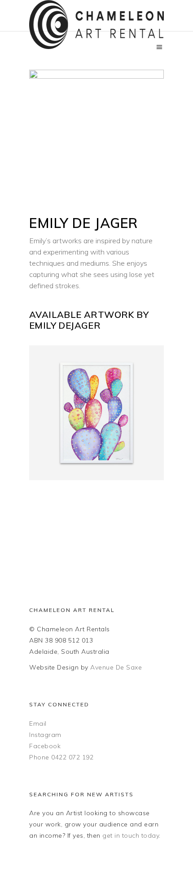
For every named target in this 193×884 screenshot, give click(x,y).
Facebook (45, 746)
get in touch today (130, 835)
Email (38, 723)
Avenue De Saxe (116, 667)
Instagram (45, 735)
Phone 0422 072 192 (61, 757)
